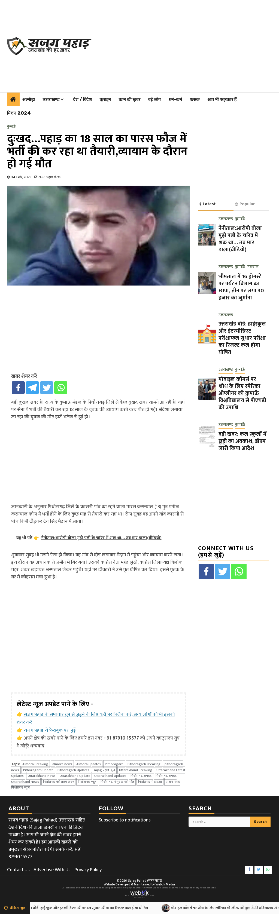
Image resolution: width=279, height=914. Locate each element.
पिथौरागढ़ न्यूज (87, 782)
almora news (62, 764)
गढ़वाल (253, 267)
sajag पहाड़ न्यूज (104, 770)
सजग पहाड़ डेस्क (49, 177)
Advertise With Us (52, 870)
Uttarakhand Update (75, 776)
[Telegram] (32, 387)
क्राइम (105, 99)
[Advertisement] (188, 45)
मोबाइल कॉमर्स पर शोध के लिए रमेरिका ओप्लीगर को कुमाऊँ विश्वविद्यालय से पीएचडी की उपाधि (242, 393)
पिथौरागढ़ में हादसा (150, 782)
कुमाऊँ (11, 127)
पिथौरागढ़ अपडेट (141, 776)
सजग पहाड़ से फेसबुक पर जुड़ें (50, 730)
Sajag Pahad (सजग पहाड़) (145, 880)
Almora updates (88, 764)
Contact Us (18, 870)
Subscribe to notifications (125, 820)
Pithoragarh (114, 764)
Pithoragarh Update (38, 770)
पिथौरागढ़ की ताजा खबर (58, 782)
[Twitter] (46, 387)
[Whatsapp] (60, 387)
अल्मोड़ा (28, 99)
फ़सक (195, 99)
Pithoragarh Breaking (144, 764)
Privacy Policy (88, 870)
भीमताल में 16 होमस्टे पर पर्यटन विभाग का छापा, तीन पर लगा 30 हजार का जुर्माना (241, 287)
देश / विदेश (82, 99)
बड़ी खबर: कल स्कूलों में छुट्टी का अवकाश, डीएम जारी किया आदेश (242, 441)
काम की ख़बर (129, 99)
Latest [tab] (209, 204)
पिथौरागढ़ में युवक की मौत (117, 782)
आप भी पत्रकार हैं (222, 99)
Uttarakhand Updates (110, 776)
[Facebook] (18, 387)
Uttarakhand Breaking (135, 770)
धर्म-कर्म (175, 99)
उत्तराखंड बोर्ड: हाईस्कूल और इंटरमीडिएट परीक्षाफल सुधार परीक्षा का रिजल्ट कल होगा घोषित (242, 338)
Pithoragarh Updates (73, 770)
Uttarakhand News (42, 776)
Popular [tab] (247, 204)
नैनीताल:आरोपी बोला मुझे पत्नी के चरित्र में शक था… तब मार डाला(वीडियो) (240, 239)
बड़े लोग (154, 99)
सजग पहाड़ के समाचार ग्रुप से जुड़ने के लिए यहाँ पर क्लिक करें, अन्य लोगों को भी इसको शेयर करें (96, 718)
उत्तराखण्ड (51, 99)
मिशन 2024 (19, 113)
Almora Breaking (35, 764)
